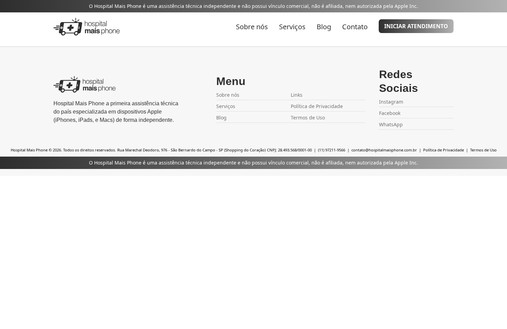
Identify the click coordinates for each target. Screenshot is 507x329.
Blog (324, 26)
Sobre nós (252, 26)
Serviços (292, 26)
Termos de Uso (483, 149)
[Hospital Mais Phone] (86, 26)
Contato (355, 26)
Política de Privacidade (317, 106)
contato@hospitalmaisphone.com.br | (386, 149)
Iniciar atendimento (416, 26)
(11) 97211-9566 (331, 149)
